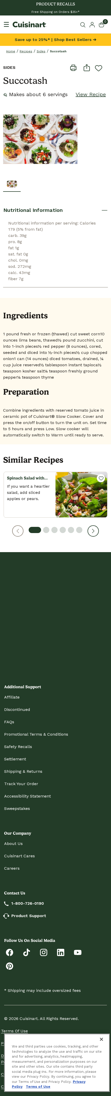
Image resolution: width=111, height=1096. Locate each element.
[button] (17, 531)
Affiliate (12, 697)
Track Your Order (21, 783)
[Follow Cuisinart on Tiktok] (27, 952)
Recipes (26, 51)
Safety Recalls (18, 746)
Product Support (28, 915)
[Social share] (86, 67)
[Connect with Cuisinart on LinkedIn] (61, 952)
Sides (41, 51)
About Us (13, 843)
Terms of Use (14, 1030)
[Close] (101, 1039)
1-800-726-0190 (27, 903)
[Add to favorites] (98, 68)
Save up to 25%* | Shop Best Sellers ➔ (55, 39)
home (10, 51)
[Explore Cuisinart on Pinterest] (9, 965)
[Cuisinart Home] (29, 24)
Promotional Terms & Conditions (36, 734)
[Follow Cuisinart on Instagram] (44, 952)
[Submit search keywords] (83, 24)
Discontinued (17, 709)
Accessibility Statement (27, 796)
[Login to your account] (92, 24)
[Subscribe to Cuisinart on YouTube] (78, 952)
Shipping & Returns (23, 771)
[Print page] (73, 67)
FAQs (9, 721)
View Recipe (91, 94)
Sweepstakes (17, 808)
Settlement (15, 759)
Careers (12, 868)
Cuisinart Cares (19, 855)
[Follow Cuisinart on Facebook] (9, 952)
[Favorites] (101, 478)
